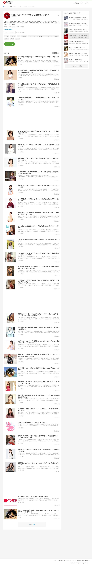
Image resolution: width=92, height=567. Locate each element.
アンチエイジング (9, 32)
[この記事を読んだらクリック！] (57, 65)
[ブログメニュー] (58, 15)
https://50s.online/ (8, 29)
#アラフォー (24, 36)
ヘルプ (87, 560)
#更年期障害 (39, 36)
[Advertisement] (32, 119)
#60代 (34, 36)
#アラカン (6, 38)
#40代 (18, 36)
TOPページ (56, 560)
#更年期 (12, 38)
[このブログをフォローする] (9, 44)
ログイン (81, 3)
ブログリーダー (72, 560)
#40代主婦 (56, 36)
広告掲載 (79, 560)
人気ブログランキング (7, 2)
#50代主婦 (6, 36)
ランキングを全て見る (76, 66)
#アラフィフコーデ (48, 36)
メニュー (86, 3)
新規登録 (61, 560)
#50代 (30, 36)
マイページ (66, 560)
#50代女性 (17, 38)
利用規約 (84, 560)
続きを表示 (32, 524)
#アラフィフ (13, 36)
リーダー (76, 3)
